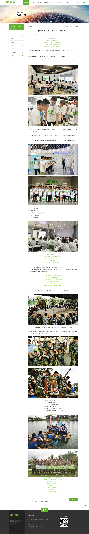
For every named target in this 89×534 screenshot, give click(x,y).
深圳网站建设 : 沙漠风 (14, 524)
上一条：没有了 (31, 499)
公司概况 (12, 32)
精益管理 (12, 48)
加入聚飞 (61, 2)
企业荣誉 (12, 42)
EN (77, 2)
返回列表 (73, 499)
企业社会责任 (13, 52)
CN (74, 2)
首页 (20, 2)
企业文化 (12, 35)
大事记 (12, 38)
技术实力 (12, 45)
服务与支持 (46, 2)
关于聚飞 (26, 2)
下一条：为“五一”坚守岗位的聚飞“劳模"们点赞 (38, 501)
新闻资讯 (39, 2)
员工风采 (12, 55)
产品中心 (33, 2)
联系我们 (68, 2)
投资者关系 (54, 2)
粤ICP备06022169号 (13, 523)
